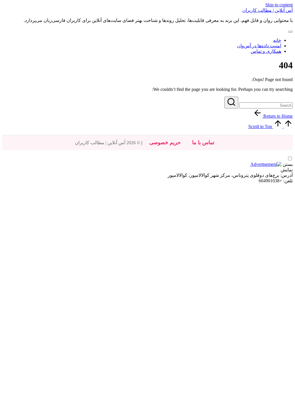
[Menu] (290, 32)
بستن (288, 164)
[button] (231, 102)
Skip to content (279, 4)
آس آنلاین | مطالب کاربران (267, 10)
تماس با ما (203, 142)
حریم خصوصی (165, 142)
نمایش (287, 169)
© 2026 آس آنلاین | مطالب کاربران (107, 142)
